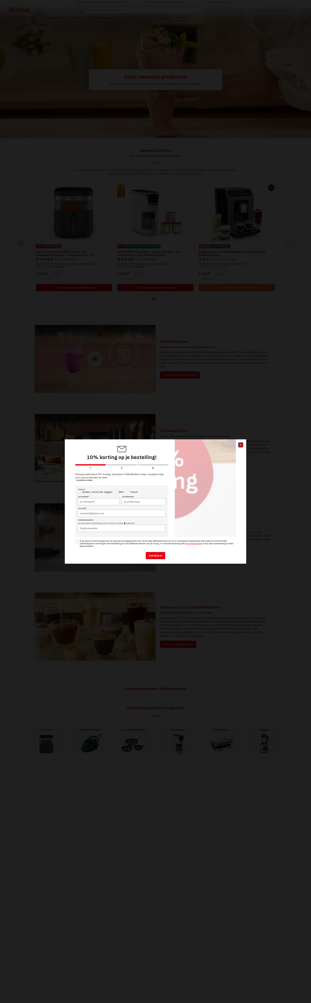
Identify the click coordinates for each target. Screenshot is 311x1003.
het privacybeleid (193, 543)
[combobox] (99, 501)
